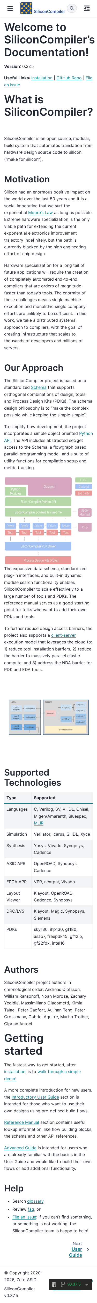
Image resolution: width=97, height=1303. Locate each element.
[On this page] (87, 8)
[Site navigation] (10, 8)
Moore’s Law (40, 212)
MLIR (38, 822)
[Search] (72, 8)
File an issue (24, 1217)
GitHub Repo (69, 77)
